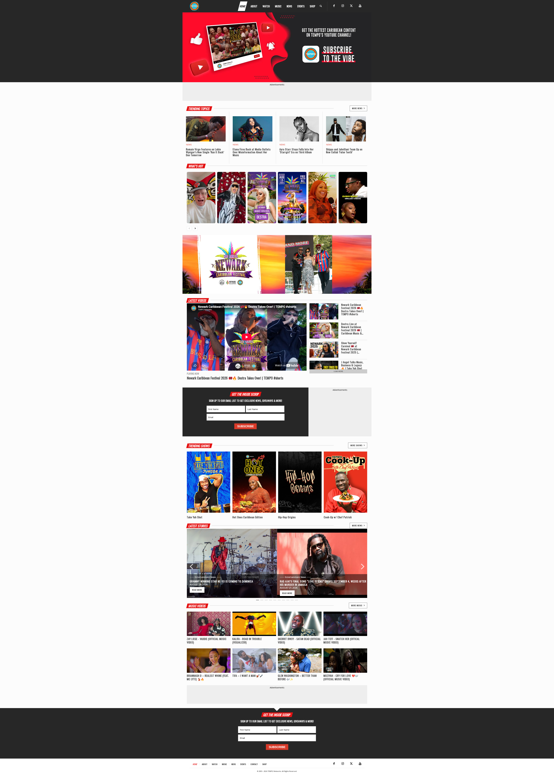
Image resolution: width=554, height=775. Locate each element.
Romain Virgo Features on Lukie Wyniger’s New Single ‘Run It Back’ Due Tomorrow (205, 152)
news (189, 144)
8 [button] (287, 600)
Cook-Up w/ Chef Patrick (338, 517)
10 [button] (296, 600)
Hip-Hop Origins (287, 517)
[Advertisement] (340, 410)
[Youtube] (360, 5)
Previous (189, 47)
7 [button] (283, 600)
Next (365, 47)
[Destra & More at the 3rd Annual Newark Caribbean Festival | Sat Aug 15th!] (262, 197)
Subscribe (245, 426)
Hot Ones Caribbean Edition (247, 517)
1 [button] (257, 600)
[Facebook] (334, 5)
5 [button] (274, 600)
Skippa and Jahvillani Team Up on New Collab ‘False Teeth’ (344, 150)
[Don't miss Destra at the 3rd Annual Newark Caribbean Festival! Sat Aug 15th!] (231, 197)
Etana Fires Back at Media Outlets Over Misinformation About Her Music (252, 152)
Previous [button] (191, 563)
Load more (338, 371)
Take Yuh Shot (194, 517)
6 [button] (279, 600)
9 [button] (292, 600)
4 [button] (270, 600)
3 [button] (266, 600)
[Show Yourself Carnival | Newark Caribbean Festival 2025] (322, 197)
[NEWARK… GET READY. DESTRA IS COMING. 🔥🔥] (292, 197)
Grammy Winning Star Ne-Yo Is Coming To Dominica (221, 581)
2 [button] (261, 600)
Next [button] (363, 563)
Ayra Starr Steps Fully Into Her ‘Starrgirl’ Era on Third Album (296, 150)
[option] (232, 563)
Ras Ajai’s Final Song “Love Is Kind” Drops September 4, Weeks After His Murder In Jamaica (323, 583)
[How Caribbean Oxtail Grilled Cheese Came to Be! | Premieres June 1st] (353, 197)
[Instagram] (342, 5)
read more (197, 589)
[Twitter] (351, 5)
